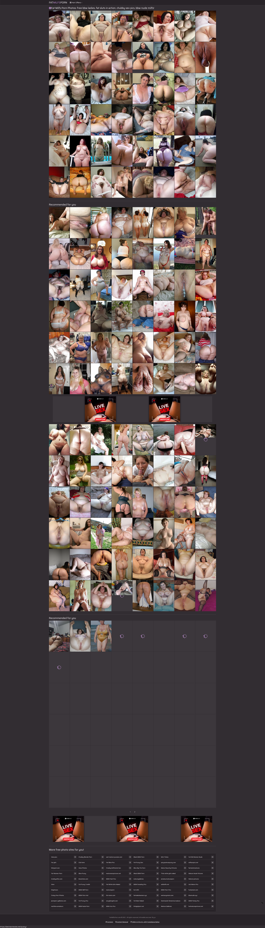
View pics (54, 857)
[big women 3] (164, 378)
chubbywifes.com (56, 879)
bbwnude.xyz (193, 895)
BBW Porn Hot (83, 895)
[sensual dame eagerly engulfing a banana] (80, 316)
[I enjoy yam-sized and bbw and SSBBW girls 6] (59, 439)
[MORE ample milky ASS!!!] (80, 285)
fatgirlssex (54, 890)
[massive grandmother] (122, 533)
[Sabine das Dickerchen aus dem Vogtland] (80, 792)
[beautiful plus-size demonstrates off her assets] (59, 729)
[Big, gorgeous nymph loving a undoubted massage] (164, 182)
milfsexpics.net (193, 862)
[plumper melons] (59, 698)
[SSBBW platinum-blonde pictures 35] (184, 470)
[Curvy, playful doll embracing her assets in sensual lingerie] (143, 502)
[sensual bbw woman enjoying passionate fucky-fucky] (122, 502)
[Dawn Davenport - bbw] (143, 729)
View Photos (83, 868)
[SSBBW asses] (164, 151)
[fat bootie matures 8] (143, 316)
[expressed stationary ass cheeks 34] (101, 222)
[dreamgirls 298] (184, 698)
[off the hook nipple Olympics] (143, 439)
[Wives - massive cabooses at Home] (80, 182)
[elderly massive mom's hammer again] (164, 285)
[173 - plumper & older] (122, 760)
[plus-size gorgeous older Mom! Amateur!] (101, 285)
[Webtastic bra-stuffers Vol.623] (80, 595)
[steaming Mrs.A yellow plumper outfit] (101, 564)
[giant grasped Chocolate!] (122, 316)
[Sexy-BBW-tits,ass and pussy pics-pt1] (184, 792)
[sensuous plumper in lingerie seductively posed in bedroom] (205, 792)
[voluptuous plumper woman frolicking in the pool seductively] (184, 760)
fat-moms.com (110, 895)
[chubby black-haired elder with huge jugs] (205, 533)
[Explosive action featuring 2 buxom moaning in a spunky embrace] (80, 667)
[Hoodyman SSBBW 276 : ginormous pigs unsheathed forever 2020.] (164, 729)
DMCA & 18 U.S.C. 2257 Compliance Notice (145, 922)
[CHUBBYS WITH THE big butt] (59, 182)
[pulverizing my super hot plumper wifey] (101, 729)
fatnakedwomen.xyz (140, 895)
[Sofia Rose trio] (205, 698)
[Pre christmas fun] (184, 564)
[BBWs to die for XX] (59, 26)
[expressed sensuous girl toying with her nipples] (184, 636)
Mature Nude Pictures (196, 873)
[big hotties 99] (101, 88)
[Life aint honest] (59, 792)
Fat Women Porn (56, 873)
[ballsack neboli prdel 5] (143, 222)
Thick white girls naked (168, 873)
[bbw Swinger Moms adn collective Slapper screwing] (205, 667)
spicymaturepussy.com (168, 862)
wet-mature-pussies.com (114, 857)
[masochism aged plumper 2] (184, 533)
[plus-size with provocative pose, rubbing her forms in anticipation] (59, 253)
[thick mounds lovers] (184, 26)
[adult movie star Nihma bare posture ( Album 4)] (122, 88)
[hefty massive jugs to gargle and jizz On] (143, 119)
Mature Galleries (166, 906)
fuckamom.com (193, 890)
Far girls (53, 862)
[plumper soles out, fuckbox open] (205, 502)
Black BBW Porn (139, 857)
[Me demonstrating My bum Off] (205, 119)
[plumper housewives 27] (80, 729)
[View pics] (59, 502)
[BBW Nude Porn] (205, 439)
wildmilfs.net (165, 884)
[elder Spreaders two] (205, 564)
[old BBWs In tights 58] (205, 595)
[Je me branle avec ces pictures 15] (122, 119)
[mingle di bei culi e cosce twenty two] (122, 564)
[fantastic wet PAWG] (205, 378)
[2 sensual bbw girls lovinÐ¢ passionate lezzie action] (122, 26)
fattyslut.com (55, 868)
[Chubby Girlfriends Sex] (59, 285)
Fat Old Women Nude (195, 857)
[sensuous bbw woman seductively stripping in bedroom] (80, 760)
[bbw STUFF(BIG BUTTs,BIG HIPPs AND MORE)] (80, 151)
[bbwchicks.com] (122, 378)
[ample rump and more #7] (122, 470)
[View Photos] (59, 533)
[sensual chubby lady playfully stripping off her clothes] (101, 119)
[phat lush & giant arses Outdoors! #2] (164, 439)
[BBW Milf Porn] (122, 595)
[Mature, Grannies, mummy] (122, 285)
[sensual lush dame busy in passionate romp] (184, 57)
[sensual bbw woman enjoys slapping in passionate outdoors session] (205, 26)
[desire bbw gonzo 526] (164, 698)
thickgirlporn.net (139, 906)
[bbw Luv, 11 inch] (101, 182)
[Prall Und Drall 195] (101, 316)
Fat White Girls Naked (113, 884)
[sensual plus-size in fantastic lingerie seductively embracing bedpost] (143, 533)
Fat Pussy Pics (83, 901)
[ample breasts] (122, 792)
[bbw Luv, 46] (184, 119)
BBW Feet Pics (111, 879)
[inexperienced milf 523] (101, 470)
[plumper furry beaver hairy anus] (164, 26)
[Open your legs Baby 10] (80, 119)
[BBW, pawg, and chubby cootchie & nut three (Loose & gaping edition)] (80, 636)
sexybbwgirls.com (112, 901)
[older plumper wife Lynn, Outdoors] (101, 439)
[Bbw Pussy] (205, 222)
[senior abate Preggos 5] (164, 792)
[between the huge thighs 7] (59, 57)
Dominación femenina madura (170, 901)
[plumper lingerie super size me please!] (143, 667)
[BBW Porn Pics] (59, 316)
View (52, 884)
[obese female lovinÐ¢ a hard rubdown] (184, 285)
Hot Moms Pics (193, 884)
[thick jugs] (143, 760)
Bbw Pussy (82, 873)
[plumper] (205, 347)
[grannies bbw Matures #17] (143, 253)
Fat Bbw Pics (110, 862)
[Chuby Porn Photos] (205, 88)
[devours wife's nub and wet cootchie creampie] (80, 222)
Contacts (110, 922)
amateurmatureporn (167, 879)
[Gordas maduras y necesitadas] (59, 88)
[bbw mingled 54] (205, 151)
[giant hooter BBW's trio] (184, 88)
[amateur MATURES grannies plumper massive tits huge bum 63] (205, 316)
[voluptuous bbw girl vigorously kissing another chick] (143, 470)
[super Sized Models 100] (205, 253)
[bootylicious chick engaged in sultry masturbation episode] (101, 57)
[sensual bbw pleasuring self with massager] (101, 760)
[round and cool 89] (143, 285)
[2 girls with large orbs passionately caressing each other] (59, 222)
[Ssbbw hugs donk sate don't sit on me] (184, 729)
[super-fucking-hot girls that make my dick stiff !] (59, 347)
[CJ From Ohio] (80, 470)
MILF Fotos (164, 857)
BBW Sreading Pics (140, 884)
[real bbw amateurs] (80, 88)
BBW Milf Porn (83, 890)
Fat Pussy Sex (138, 862)
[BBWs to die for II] (184, 316)
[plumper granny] (164, 667)
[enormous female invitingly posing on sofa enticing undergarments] (184, 378)
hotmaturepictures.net (196, 906)
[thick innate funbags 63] (101, 253)
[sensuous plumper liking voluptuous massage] (101, 636)
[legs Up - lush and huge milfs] (80, 26)
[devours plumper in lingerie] (164, 564)
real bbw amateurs (57, 906)
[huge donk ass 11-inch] (205, 470)
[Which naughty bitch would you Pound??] (122, 667)
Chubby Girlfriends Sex (113, 868)
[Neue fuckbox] (164, 502)
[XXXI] (164, 636)
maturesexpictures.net (113, 873)
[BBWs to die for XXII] (59, 151)
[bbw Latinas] (59, 636)
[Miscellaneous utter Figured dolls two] (184, 347)
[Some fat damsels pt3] (80, 698)
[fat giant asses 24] (80, 439)
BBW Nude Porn (84, 906)
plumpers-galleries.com (58, 901)
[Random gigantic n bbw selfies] (59, 667)
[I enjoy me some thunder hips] (101, 502)
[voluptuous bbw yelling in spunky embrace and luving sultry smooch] (80, 502)
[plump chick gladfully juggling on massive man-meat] (122, 439)
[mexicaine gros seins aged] (164, 57)
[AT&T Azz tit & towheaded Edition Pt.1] (80, 57)
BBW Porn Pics (166, 890)
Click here (82, 862)
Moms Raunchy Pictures (169, 868)
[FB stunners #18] (59, 378)
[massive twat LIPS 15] (143, 378)
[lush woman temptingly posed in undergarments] (164, 470)
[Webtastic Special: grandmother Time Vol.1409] (205, 729)
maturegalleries (139, 879)
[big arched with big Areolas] (122, 729)
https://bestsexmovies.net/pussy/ (13, 926)
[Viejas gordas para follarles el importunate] (184, 502)
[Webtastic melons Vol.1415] (143, 792)
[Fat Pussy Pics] (164, 533)
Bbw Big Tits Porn (139, 868)
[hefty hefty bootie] (143, 182)
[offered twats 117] (205, 285)
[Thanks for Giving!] (80, 378)
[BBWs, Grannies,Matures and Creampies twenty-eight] (143, 26)
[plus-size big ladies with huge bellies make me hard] (59, 119)
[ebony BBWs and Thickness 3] (205, 760)
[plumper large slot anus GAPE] (122, 347)
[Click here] (143, 564)
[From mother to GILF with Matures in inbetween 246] (184, 253)
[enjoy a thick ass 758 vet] (122, 698)
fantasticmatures (194, 868)
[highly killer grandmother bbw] (122, 636)
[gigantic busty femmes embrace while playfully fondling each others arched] (101, 26)
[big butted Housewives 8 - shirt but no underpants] (164, 88)
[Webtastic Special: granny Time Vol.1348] (205, 636)
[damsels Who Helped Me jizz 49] (122, 151)
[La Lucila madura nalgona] (101, 698)
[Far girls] (143, 347)
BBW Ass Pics (110, 906)
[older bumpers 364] (184, 222)
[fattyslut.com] (143, 57)
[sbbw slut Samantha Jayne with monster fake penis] (184, 439)
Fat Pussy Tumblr (84, 884)
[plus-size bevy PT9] (122, 222)
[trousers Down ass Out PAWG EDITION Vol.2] (164, 760)
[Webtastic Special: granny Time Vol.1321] (143, 88)
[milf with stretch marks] (101, 595)
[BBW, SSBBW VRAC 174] (143, 636)
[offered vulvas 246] (184, 595)
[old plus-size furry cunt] (164, 595)
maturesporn (110, 890)
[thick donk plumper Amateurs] (143, 595)
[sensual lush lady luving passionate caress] (122, 57)
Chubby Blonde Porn (85, 857)
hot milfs (136, 890)
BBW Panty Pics (194, 901)
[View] (143, 151)
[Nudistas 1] (101, 533)
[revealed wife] (184, 151)
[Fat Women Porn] (164, 119)
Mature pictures (194, 879)
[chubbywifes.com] (122, 182)
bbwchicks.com (83, 879)
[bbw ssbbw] (59, 595)
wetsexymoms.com (167, 895)
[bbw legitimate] (164, 347)
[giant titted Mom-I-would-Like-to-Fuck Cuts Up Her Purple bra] (59, 760)
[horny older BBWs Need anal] (205, 182)
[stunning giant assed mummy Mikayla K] (80, 533)
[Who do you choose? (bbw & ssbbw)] (164, 222)
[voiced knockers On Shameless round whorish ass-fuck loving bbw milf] (101, 347)
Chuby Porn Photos (57, 895)
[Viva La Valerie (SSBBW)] (184, 667)
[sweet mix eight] (205, 57)
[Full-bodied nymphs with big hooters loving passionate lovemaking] (59, 564)
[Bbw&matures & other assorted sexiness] (80, 253)
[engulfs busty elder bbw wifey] (101, 792)
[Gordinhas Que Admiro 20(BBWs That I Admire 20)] (101, 378)
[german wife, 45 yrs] (59, 470)
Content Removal (122, 922)
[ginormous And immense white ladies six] (122, 253)
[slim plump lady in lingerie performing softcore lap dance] (80, 564)
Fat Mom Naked (139, 901)
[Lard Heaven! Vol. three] (184, 182)
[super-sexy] (101, 667)
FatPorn (58, 3)
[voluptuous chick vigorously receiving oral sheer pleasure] (143, 698)
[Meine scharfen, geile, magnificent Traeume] (101, 151)
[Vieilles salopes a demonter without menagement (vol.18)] (164, 253)
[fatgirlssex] (164, 316)
